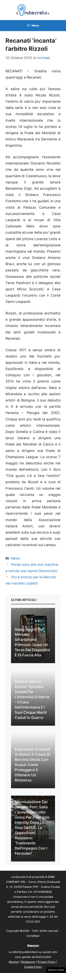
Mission (14, 962)
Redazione (28, 962)
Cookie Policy (33, 967)
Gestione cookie (56, 970)
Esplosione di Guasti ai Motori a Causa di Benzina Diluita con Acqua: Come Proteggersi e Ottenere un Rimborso (32, 764)
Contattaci (33, 935)
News (15, 558)
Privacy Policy (46, 962)
